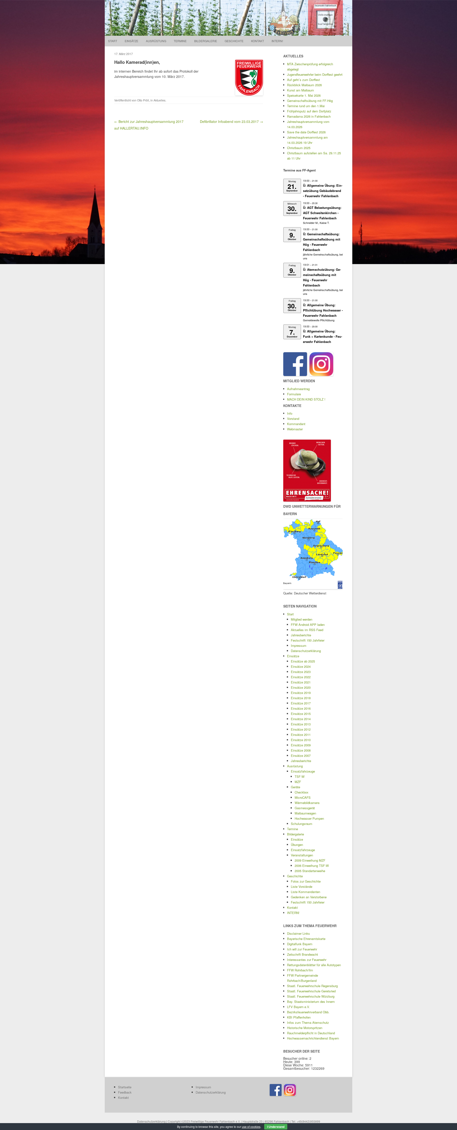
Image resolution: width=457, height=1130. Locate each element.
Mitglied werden (301, 619)
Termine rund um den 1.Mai (306, 106)
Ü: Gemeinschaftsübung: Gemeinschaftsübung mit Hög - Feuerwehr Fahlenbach (321, 242)
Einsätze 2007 (301, 755)
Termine (180, 41)
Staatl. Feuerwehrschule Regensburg (312, 986)
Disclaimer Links (298, 933)
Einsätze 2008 (301, 750)
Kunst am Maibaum (300, 90)
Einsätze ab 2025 (303, 661)
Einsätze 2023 (301, 671)
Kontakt (257, 41)
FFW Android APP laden (308, 624)
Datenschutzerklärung (306, 650)
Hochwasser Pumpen (309, 818)
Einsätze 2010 (301, 740)
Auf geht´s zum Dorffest (303, 79)
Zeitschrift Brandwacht (302, 954)
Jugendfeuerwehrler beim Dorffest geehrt (315, 74)
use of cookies (251, 1127)
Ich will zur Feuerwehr (302, 949)
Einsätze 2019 (301, 692)
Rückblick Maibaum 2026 (304, 85)
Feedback (125, 1092)
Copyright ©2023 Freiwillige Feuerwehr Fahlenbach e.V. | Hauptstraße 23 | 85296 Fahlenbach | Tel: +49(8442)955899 (244, 1121)
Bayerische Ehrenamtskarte (306, 938)
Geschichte (234, 41)
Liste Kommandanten (305, 891)
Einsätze (131, 41)
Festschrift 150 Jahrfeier (307, 640)
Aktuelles (159, 100)
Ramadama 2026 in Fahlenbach (309, 116)
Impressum (298, 645)
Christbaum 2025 (298, 148)
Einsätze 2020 (301, 687)
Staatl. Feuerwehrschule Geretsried (311, 991)
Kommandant (296, 424)
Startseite (124, 1087)
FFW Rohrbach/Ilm (300, 970)
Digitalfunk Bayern (299, 944)
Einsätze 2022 (301, 677)
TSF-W (299, 776)
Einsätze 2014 (301, 719)
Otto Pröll (143, 100)
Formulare (294, 394)
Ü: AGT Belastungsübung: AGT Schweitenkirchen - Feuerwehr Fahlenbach (322, 212)
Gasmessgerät (305, 808)
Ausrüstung (156, 41)
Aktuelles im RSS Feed (307, 630)
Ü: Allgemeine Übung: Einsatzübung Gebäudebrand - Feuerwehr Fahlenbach (322, 190)
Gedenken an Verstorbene (309, 897)
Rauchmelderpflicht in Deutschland (311, 1033)
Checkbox (301, 792)
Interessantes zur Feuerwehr (306, 959)
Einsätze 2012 (301, 729)
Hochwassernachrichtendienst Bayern (313, 1038)
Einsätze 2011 (301, 734)
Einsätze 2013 (301, 724)
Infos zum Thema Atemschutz (308, 1022)
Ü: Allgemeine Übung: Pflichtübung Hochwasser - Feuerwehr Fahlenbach (323, 310)
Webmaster (295, 429)
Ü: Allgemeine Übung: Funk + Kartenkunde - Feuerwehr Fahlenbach (322, 336)
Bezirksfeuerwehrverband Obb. (308, 1012)
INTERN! (277, 41)
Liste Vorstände (301, 886)
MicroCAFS (303, 797)
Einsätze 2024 (301, 666)
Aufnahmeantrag (298, 389)
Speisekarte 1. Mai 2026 (304, 95)
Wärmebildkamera (307, 802)
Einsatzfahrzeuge (303, 771)
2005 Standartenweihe (310, 871)
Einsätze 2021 (301, 682)
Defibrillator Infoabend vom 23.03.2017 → (231, 121)
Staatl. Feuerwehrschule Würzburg (310, 996)
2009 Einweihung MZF (310, 860)
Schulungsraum (301, 823)
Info (289, 413)
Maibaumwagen (305, 813)
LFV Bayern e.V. (298, 1006)
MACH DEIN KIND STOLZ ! (306, 399)
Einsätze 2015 (301, 713)
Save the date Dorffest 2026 (306, 132)
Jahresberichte (301, 635)
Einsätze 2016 (301, 708)
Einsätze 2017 (301, 703)
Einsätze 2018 (301, 698)
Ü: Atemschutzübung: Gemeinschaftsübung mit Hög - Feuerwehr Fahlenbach (322, 277)
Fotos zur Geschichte (306, 881)
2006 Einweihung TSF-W (312, 865)
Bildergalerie (205, 41)
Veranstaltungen (302, 855)
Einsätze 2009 (301, 745)
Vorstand (293, 418)
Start (112, 41)
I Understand (275, 1127)
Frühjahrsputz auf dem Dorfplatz (309, 111)
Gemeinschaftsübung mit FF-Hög (310, 100)
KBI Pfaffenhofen (299, 1017)
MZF (298, 781)
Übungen (297, 844)
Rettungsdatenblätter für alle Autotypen (314, 965)
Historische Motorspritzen (304, 1027)
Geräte (295, 787)
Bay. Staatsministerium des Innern (311, 1001)
